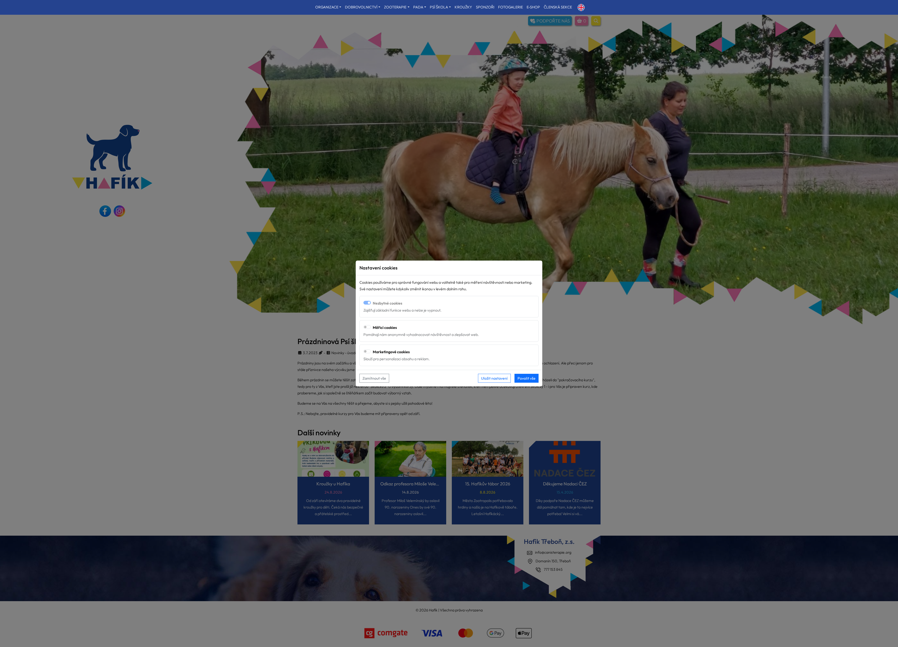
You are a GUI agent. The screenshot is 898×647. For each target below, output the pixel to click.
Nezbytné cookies (387, 303)
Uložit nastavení (494, 378)
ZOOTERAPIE (395, 7)
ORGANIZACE (326, 7)
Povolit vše (527, 378)
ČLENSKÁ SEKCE (558, 7)
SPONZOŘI (485, 7)
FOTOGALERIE (510, 7)
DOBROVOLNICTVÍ (361, 7)
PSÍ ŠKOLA (439, 7)
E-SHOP (533, 7)
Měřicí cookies (385, 327)
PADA (418, 7)
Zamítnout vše (374, 378)
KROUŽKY (463, 7)
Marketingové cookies (391, 351)
